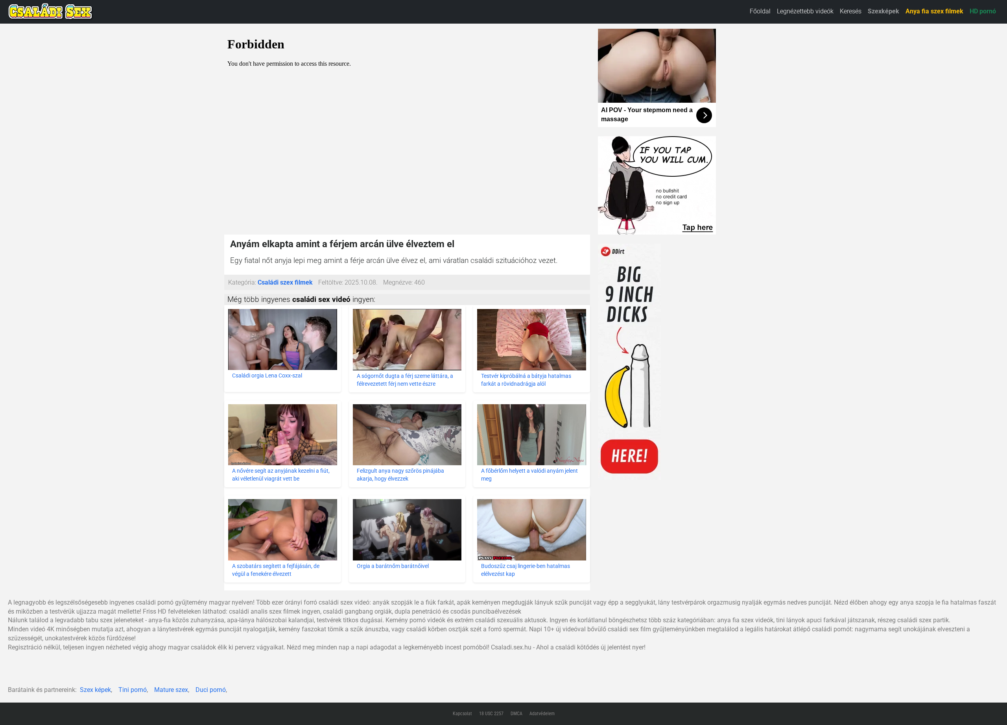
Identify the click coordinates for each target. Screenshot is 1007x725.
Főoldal (760, 11)
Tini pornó (132, 690)
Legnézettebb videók (805, 11)
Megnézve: (398, 282)
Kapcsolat (462, 713)
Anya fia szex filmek (934, 11)
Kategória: (242, 282)
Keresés (850, 11)
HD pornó (983, 11)
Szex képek (95, 690)
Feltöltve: (330, 282)
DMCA (516, 713)
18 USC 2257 (491, 713)
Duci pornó (210, 690)
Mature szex (171, 690)
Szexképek (883, 11)
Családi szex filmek (285, 282)
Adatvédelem (542, 713)
